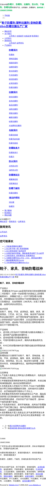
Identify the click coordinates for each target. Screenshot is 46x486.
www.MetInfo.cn (35, 485)
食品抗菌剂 (13, 105)
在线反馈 (27, 36)
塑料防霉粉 (13, 59)
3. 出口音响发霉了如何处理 (15, 251)
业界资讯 (20, 43)
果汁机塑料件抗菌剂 (18, 426)
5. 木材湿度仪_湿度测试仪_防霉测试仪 (19, 256)
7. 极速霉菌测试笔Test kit (14, 260)
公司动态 (12, 43)
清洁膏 (11, 202)
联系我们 (35, 36)
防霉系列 (13, 50)
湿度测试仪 (13, 183)
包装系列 (13, 130)
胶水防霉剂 (13, 71)
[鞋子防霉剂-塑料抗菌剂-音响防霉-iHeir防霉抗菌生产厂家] (23, 26)
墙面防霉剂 (13, 63)
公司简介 (12, 36)
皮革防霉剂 (13, 83)
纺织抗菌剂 (13, 97)
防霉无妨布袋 (14, 139)
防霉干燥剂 (14, 188)
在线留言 (20, 36)
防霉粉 (11, 55)
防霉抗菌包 (13, 193)
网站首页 (8, 31)
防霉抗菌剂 (13, 87)
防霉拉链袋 (13, 135)
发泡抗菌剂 (13, 101)
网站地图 (8, 215)
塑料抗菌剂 (8, 476)
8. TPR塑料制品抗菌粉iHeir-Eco (16, 263)
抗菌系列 (13, 92)
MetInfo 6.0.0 (14, 485)
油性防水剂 (13, 170)
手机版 (7, 15)
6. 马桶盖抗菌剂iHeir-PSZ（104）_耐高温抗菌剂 (23, 258)
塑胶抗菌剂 (13, 113)
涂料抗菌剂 (13, 109)
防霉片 (11, 157)
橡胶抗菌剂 (13, 117)
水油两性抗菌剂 (15, 126)
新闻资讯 (8, 41)
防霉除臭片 (14, 148)
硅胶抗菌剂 (13, 121)
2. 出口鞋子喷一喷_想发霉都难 (16, 249)
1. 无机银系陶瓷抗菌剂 (13, 246)
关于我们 (8, 34)
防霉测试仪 (14, 175)
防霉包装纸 (13, 143)
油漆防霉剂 (13, 67)
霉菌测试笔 (13, 179)
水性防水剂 (13, 166)
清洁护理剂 (14, 198)
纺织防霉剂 (13, 79)
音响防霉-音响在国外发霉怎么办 (22, 428)
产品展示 (8, 45)
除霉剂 (11, 206)
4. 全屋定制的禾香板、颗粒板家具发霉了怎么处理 (24, 253)
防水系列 (13, 161)
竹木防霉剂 (13, 75)
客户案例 (8, 210)
